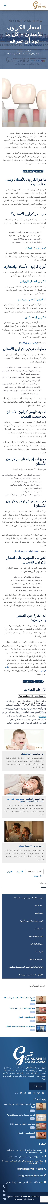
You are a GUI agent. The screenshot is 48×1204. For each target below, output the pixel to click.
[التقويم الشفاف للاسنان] (41, 1019)
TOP (43, 1200)
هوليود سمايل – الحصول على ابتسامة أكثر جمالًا (28, 898)
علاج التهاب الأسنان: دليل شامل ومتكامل (31, 975)
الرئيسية (28, 50)
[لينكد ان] (21, 1093)
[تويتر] (38, 1093)
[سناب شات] (16, 1093)
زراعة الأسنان (39, 905)
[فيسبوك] (43, 1093)
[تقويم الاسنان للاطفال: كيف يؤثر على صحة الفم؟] (41, 1000)
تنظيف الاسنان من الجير (36, 936)
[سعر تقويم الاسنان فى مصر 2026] (41, 1010)
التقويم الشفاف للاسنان (26, 1017)
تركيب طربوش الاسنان (36, 959)
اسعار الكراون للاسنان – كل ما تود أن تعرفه (23, 53)
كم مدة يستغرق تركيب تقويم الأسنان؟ (31, 921)
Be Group (29, 1199)
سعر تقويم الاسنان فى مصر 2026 (22, 1008)
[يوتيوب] (29, 1093)
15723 (39, 1168)
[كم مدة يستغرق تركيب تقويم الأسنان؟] (41, 1117)
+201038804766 (25, 1168)
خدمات (32, 1118)
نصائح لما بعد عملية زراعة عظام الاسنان (20, 1026)
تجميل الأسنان (38, 929)
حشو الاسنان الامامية (36, 944)
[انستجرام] (34, 1093)
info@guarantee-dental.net (30, 1175)
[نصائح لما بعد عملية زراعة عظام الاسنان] (41, 1028)
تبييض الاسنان (39, 913)
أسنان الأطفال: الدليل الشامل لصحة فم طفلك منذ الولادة (26, 967)
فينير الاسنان (39, 952)
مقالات (19, 50)
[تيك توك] (25, 1093)
